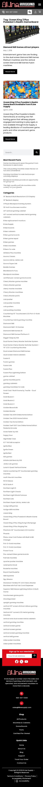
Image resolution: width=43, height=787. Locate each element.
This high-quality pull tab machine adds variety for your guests (19, 186)
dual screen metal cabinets (14, 355)
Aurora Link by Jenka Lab (13, 260)
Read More (10, 71)
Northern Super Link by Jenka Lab (16, 502)
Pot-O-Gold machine (11, 543)
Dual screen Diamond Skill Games (16, 351)
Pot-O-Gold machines (12, 547)
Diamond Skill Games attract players (21, 47)
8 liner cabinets (9, 231)
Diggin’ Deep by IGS (11, 338)
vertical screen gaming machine (16, 633)
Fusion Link (7, 365)
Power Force (8, 551)
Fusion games (9, 362)
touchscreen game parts (13, 595)
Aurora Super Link (10, 263)
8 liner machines (9, 246)
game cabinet (9, 376)
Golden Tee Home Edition (13, 422)
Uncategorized (9, 599)
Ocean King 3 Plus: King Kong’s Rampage (19, 523)
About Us (21, 749)
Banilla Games (9, 267)
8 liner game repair (10, 238)
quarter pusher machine (13, 561)
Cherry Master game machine (15, 281)
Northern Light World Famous (15, 495)
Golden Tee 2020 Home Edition (15, 418)
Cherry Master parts (11, 296)
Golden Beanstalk (10, 407)
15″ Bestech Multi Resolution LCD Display (19, 196)
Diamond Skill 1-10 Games (13, 327)
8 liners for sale (9, 249)
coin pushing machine (12, 310)
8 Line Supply (8, 224)
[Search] (37, 152)
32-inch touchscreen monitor (14, 207)
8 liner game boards (11, 235)
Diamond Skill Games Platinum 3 (16, 334)
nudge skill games (10, 506)
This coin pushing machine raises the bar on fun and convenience (20, 170)
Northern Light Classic (12, 491)
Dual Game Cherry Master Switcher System (20, 341)
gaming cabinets (10, 383)
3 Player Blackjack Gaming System (17, 204)
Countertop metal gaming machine (17, 320)
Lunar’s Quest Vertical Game (14, 467)
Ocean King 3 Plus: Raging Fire (15, 526)
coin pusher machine (11, 303)
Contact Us (21, 763)
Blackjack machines (11, 274)
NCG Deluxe (8, 481)
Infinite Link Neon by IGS (12, 460)
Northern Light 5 (9, 488)
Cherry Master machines (13, 292)
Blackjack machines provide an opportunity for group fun (20, 181)
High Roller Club (9, 439)
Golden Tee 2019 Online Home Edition (17, 415)
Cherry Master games (12, 285)
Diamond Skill (8, 323)
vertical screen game (11, 626)
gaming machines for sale (13, 387)
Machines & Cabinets (21, 723)
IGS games (7, 457)
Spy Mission (8, 579)
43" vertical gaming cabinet (14, 211)
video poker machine (11, 640)
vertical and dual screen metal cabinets (19, 618)
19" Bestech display (11, 200)
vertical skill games (11, 636)
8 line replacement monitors (14, 220)
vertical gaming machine (13, 622)
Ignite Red (7, 453)
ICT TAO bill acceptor (11, 442)
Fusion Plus (7, 369)
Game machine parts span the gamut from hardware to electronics (20, 164)
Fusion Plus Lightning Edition (14, 373)
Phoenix (6, 533)
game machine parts (11, 380)
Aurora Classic (9, 256)
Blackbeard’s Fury (10, 271)
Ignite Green (8, 449)
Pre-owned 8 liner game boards (16, 554)
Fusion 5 (6, 358)
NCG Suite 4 (8, 484)
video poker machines (12, 644)
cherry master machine (12, 288)
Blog (21, 752)
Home (21, 745)
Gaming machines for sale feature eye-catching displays (19, 175)
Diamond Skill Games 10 (12, 331)
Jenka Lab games (10, 464)
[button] (39, 4)
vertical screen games (12, 629)
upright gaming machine (13, 602)
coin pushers (8, 306)
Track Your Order (21, 759)
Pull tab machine (10, 558)
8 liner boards (8, 228)
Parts (21, 730)
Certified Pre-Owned (21, 733)
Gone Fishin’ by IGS (10, 432)
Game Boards (21, 726)
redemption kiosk (10, 565)
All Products (21, 719)
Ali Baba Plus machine (12, 253)
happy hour (8, 435)
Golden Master (9, 411)
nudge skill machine (11, 509)
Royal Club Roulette (11, 572)
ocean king (7, 513)
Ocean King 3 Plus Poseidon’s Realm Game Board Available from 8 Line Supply (20, 104)
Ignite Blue (7, 446)
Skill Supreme (8, 576)
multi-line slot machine (12, 477)
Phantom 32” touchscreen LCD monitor (18, 530)
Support (21, 756)
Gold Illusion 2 (8, 400)
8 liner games (8, 242)
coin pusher (8, 299)
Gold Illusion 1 (8, 397)
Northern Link (8, 499)
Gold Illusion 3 (8, 404)
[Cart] (39, 11)
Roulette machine (10, 568)
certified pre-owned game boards (17, 278)
